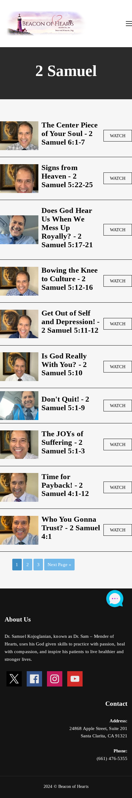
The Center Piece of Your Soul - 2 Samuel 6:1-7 (69, 133)
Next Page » (59, 564)
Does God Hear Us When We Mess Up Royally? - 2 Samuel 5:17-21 (67, 227)
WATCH (118, 135)
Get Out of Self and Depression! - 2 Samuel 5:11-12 (70, 321)
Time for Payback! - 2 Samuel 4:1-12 (65, 485)
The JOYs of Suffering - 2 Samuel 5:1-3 (63, 442)
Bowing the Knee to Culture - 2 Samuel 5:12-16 (69, 278)
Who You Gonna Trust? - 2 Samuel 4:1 (70, 527)
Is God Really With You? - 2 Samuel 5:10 (64, 364)
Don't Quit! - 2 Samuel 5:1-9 (65, 403)
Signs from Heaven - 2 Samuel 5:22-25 (67, 176)
